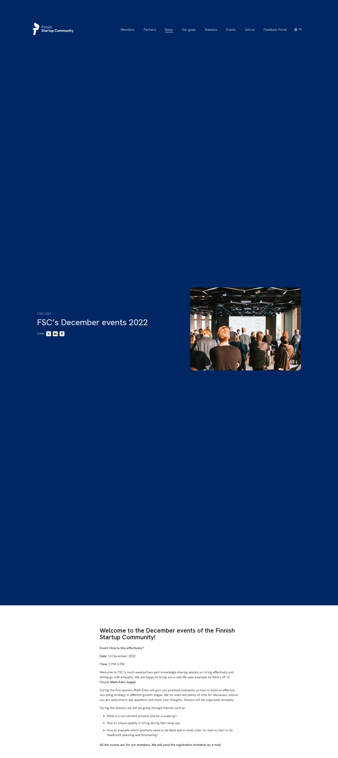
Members (127, 30)
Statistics (211, 30)
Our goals (189, 30)
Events (231, 30)
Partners (150, 30)
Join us (250, 30)
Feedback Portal (275, 30)
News (169, 30)
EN (300, 29)
